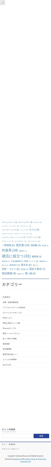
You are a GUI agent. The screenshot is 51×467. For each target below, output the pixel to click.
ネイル (34, 229)
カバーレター (25, 222)
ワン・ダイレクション (32, 241)
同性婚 (45, 245)
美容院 (24, 269)
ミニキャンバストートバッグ (13, 237)
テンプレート (25, 226)
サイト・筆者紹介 (9, 444)
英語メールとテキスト (11, 333)
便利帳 (36, 245)
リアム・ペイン (8, 241)
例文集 (22, 245)
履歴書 (36, 256)
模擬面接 (43, 261)
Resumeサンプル (9, 328)
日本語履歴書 (17, 261)
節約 (35, 265)
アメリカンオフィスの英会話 (14, 307)
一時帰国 (8, 245)
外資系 (10, 250)
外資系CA (6, 297)
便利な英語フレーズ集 (11, 323)
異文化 (26, 265)
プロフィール (7, 233)
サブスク (37, 222)
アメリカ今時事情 (10, 359)
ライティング (33, 237)
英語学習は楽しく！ (10, 354)
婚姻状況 (23, 251)
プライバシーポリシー (10, 449)
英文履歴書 (7, 349)
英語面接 (9, 273)
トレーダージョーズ (10, 230)
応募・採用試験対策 (10, 302)
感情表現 (6, 261)
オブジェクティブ (9, 222)
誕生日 (20, 273)
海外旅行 (15, 265)
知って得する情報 (10, 339)
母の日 (5, 265)
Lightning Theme (30, 459)
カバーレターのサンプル (12, 313)
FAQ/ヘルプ (7, 318)
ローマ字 (19, 241)
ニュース (24, 230)
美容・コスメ (10, 269)
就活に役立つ (16, 256)
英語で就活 (37, 269)
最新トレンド (31, 261)
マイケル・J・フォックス (23, 233)
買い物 (30, 273)
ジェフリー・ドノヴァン (10, 226)
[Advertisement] (25, 395)
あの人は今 (7, 365)
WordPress (17, 459)
